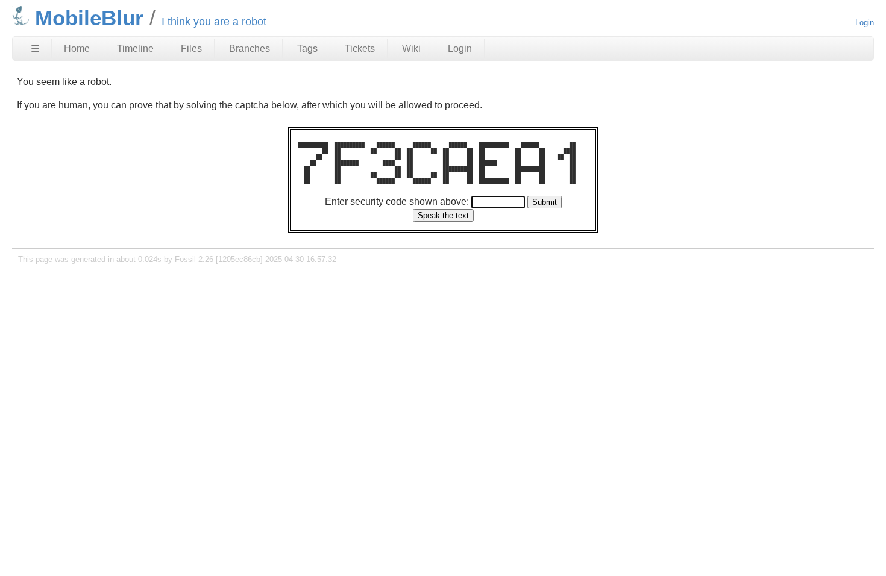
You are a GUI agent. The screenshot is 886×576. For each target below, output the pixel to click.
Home (77, 48)
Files (191, 48)
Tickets (360, 48)
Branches (249, 48)
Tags (307, 48)
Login (864, 22)
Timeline (135, 48)
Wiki (411, 48)
